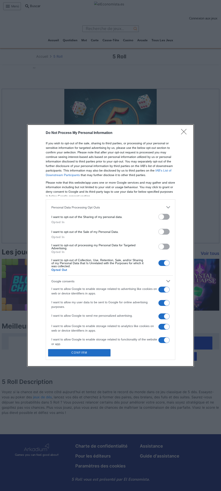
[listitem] (110, 207)
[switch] (164, 217)
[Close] (185, 133)
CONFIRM (79, 352)
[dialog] (110, 245)
